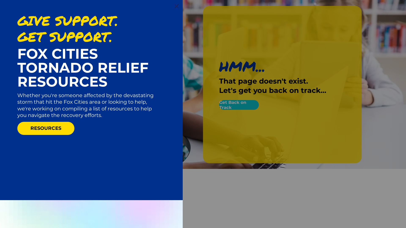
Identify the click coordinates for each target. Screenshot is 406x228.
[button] (176, 6)
